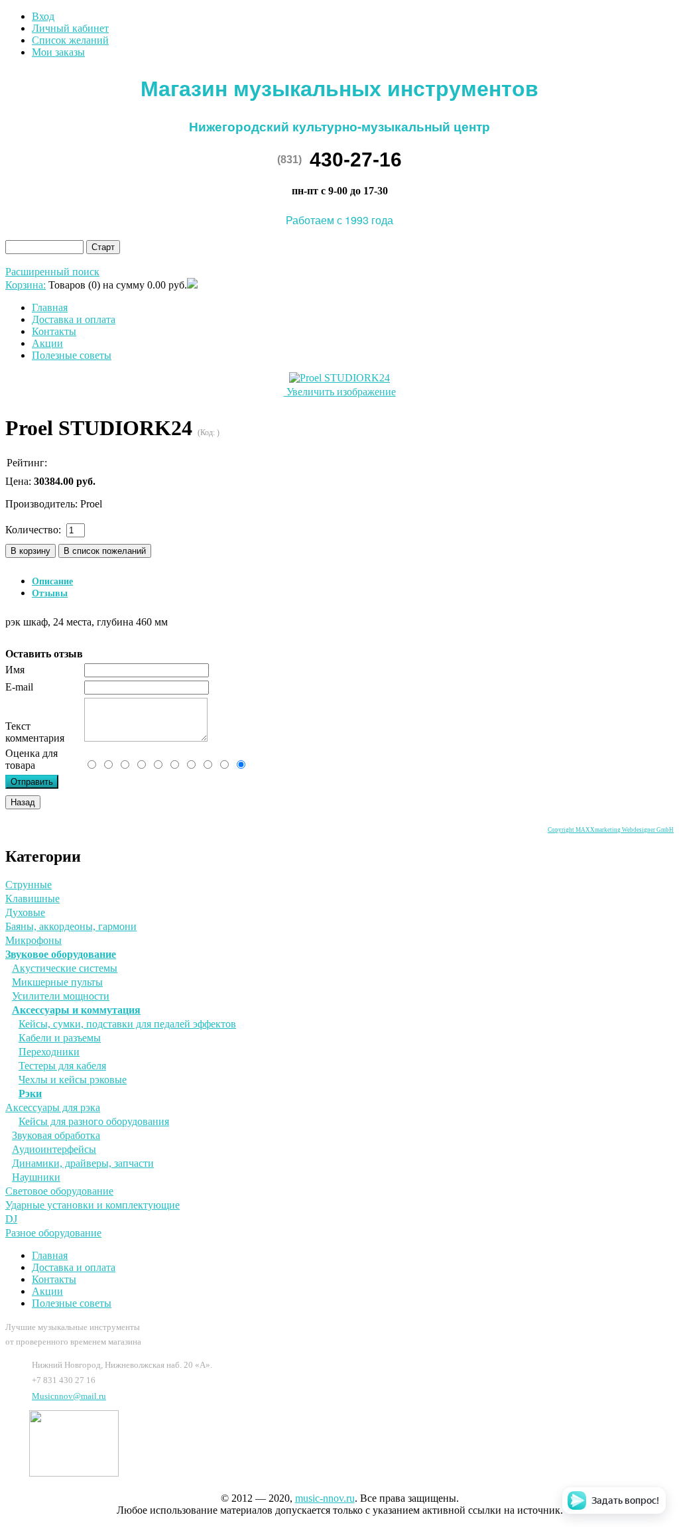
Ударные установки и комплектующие (92, 1205)
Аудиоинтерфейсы (54, 1149)
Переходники (49, 1051)
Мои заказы (58, 52)
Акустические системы (64, 968)
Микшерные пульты (57, 982)
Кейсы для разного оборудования (94, 1121)
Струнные (28, 884)
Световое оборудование (59, 1191)
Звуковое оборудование (60, 954)
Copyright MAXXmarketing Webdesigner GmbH (611, 830)
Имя (15, 669)
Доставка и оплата (73, 319)
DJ (11, 1219)
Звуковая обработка (56, 1135)
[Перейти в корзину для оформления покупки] (192, 285)
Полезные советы (71, 355)
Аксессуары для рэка (52, 1107)
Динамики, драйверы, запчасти (83, 1163)
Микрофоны (33, 940)
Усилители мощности (60, 996)
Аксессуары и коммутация (76, 1010)
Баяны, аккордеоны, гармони (71, 926)
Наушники (36, 1177)
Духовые (25, 912)
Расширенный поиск (52, 271)
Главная (50, 307)
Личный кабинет (70, 28)
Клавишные (32, 898)
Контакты (54, 331)
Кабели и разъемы (60, 1037)
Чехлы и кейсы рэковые (73, 1079)
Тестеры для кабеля (62, 1065)
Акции (47, 343)
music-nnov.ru (325, 1498)
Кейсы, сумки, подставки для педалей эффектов (127, 1023)
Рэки (30, 1093)
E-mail (19, 687)
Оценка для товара (31, 759)
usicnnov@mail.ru (69, 1396)
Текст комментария (34, 732)
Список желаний (70, 40)
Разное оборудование (53, 1232)
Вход (43, 16)
